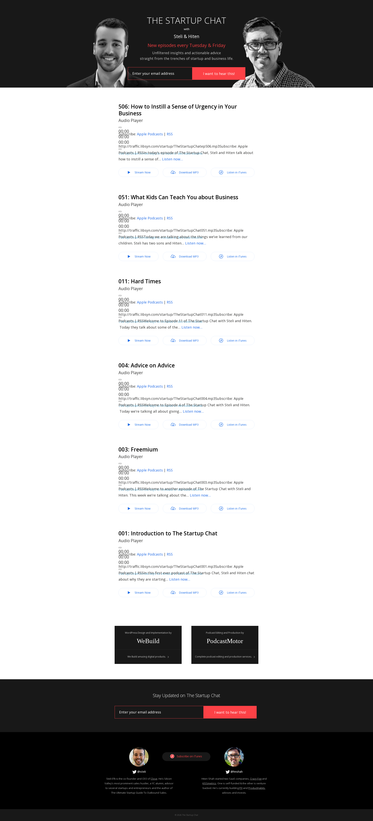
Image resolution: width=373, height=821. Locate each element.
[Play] (120, 127)
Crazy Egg (255, 778)
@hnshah (236, 771)
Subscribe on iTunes (189, 756)
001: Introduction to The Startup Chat (168, 533)
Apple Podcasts (150, 134)
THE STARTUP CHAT (186, 20)
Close (154, 778)
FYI (240, 788)
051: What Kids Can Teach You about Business (178, 197)
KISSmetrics (209, 783)
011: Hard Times (140, 281)
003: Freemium (138, 449)
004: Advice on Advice (147, 365)
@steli (141, 771)
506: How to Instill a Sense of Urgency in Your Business (178, 110)
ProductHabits (256, 788)
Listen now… (172, 159)
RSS (170, 134)
